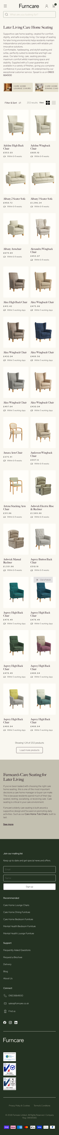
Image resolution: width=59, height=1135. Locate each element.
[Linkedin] (15, 1023)
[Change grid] (48, 103)
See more (8, 824)
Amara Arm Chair (12, 452)
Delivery (7, 964)
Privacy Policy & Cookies (19, 1105)
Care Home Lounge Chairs (16, 905)
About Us (7, 978)
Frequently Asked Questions (16, 950)
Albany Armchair (12, 249)
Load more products (29, 750)
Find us (12, 1011)
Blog (5, 971)
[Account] (47, 6)
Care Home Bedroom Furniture (18, 919)
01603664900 (16, 995)
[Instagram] (10, 1023)
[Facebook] (4, 1023)
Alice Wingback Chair (42, 302)
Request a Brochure (12, 957)
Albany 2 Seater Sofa (14, 199)
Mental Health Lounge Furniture (18, 933)
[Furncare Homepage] (29, 6)
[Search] (7, 15)
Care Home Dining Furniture (16, 912)
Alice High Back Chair (15, 302)
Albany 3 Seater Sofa (41, 199)
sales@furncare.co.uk (19, 1003)
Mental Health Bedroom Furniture (19, 926)
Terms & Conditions (42, 1105)
